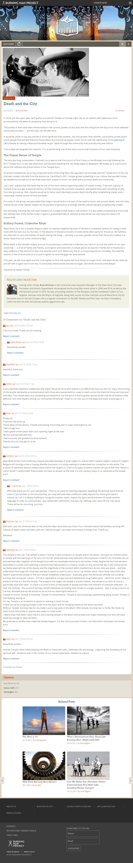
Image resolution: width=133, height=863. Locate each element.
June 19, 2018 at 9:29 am (27, 455)
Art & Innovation (106, 806)
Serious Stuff (9, 98)
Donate (11, 826)
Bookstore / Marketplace (21, 830)
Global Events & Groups (79, 806)
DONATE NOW (100, 3)
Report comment (11, 336)
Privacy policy (29, 852)
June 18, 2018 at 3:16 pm (29, 364)
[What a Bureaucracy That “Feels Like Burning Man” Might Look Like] (88, 720)
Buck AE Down (22, 110)
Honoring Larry (15, 312)
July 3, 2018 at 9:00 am (27, 549)
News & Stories (14, 813)
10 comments (119, 110)
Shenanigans (9, 692)
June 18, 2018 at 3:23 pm (24, 413)
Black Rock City (45, 806)
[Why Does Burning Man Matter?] (44, 766)
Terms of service (13, 852)
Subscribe (73, 848)
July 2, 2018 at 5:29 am (30, 485)
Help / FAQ (12, 835)
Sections (9, 44)
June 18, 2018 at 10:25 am (23, 325)
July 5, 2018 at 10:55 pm (24, 639)
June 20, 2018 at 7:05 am (35, 342)
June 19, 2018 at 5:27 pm (28, 521)
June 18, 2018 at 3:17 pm (25, 383)
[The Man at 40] (44, 720)
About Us (11, 806)
